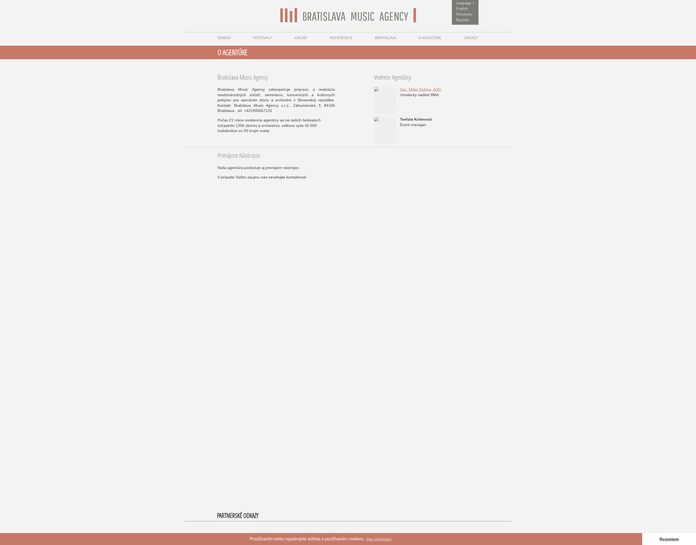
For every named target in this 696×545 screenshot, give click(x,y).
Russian (462, 20)
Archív (300, 38)
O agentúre (430, 38)
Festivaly (262, 38)
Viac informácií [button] (378, 539)
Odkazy (471, 38)
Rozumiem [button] (669, 539)
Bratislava (385, 38)
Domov (224, 38)
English (462, 9)
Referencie (341, 38)
